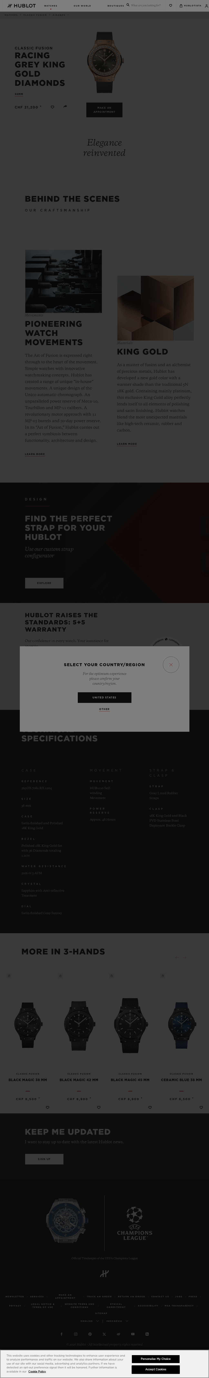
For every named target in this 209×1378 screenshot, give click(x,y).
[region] (104, 1364)
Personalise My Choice (156, 1359)
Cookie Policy (37, 1371)
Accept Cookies (155, 1369)
